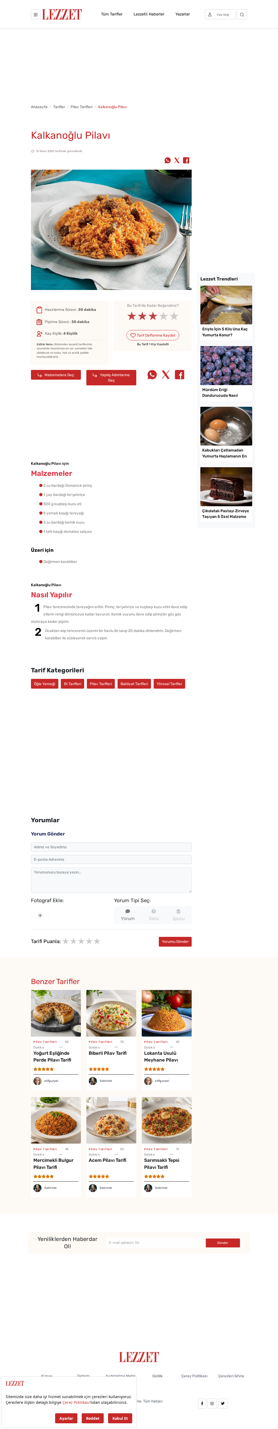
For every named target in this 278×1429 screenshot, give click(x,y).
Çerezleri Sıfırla (231, 1376)
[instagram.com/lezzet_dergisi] (212, 1403)
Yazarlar (182, 14)
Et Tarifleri (72, 684)
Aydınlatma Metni (120, 1376)
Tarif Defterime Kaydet (155, 335)
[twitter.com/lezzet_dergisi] (223, 1403)
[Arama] (242, 14)
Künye (46, 1376)
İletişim (83, 1376)
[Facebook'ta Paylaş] (186, 161)
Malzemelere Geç (59, 375)
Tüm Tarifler (111, 14)
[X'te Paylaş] (177, 161)
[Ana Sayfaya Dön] (139, 1356)
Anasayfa (39, 107)
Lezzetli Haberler (149, 14)
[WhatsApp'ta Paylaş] (167, 161)
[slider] (153, 316)
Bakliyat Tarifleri (134, 684)
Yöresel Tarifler (169, 684)
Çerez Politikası (194, 1376)
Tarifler (59, 107)
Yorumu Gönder (175, 941)
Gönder (222, 1243)
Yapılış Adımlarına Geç (114, 377)
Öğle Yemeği (44, 684)
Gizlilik (157, 1376)
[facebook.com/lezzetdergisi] (202, 1403)
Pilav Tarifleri (82, 107)
